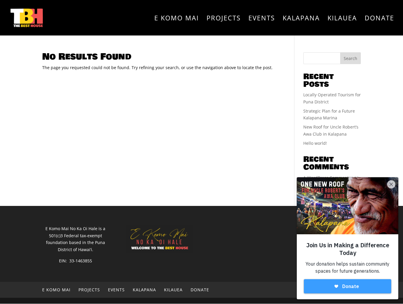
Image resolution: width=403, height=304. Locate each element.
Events (261, 19)
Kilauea (342, 19)
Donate (379, 19)
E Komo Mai (176, 19)
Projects (224, 19)
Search (350, 58)
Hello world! (315, 143)
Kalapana (301, 19)
